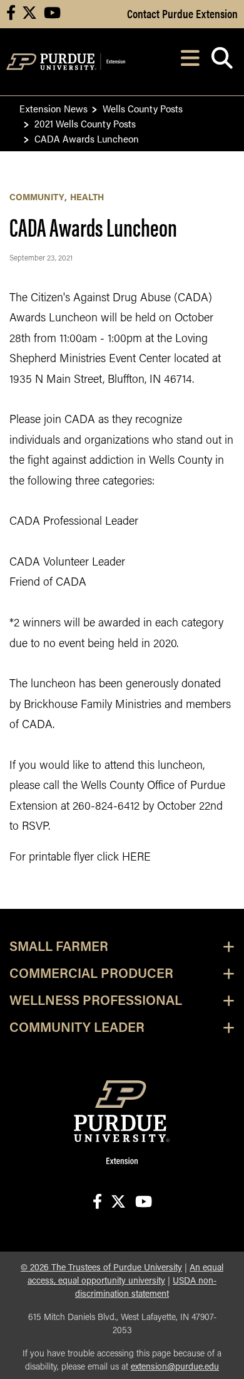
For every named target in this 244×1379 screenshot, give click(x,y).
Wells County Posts (143, 108)
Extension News (53, 108)
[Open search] (222, 62)
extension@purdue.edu (175, 1367)
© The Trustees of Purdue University (101, 1268)
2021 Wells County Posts (85, 123)
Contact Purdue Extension (182, 13)
